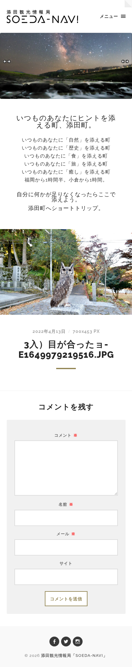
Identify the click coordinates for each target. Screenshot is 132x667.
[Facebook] (54, 641)
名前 (66, 505)
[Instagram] (78, 641)
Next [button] (124, 64)
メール (66, 534)
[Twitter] (66, 641)
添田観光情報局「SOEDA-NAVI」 (74, 655)
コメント (66, 436)
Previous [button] (7, 64)
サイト (66, 564)
